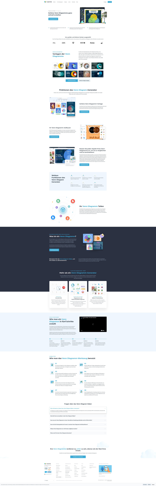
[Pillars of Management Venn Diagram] (97, 74)
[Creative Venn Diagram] (72, 66)
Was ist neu (82, 471)
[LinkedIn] (47, 474)
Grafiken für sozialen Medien (59, 472)
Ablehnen (149, 484)
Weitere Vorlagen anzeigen (84, 80)
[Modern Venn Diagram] (97, 66)
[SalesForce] (47, 472)
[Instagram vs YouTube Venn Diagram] (59, 74)
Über (82, 465)
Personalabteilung (67, 468)
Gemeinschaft (83, 474)
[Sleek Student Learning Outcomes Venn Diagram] (59, 66)
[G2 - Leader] (49, 467)
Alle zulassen (145, 484)
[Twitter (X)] (48, 474)
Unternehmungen (67, 475)
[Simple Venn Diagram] (84, 66)
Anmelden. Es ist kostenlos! (78, 456)
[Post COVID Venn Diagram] (84, 74)
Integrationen (76, 476)
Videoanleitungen (76, 468)
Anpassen (153, 484)
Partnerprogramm (83, 476)
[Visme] (48, 2)
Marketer (66, 465)
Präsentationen (58, 465)
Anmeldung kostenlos (53, 18)
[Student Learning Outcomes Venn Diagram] (72, 74)
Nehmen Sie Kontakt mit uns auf (92, 467)
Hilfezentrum (91, 465)
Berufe (82, 468)
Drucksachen (58, 468)
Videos (57, 475)
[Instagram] (49, 474)
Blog (75, 465)
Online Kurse (76, 471)
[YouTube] (44, 474)
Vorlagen (75, 473)
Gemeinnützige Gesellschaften (67, 472)
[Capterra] (46, 467)
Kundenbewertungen (84, 473)
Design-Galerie (76, 474)
